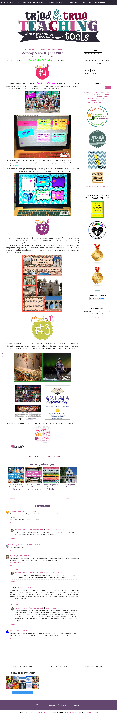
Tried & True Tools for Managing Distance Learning (33, 487)
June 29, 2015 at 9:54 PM (55, 529)
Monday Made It (46, 49)
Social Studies (89, 67)
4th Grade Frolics (16, 562)
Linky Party (36, 49)
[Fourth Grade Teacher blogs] (97, 263)
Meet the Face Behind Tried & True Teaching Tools (41, 2)
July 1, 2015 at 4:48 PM (54, 608)
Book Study (97, 53)
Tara (11, 556)
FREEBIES (87, 63)
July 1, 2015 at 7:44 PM (21, 631)
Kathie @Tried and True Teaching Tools (29, 529)
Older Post (69, 498)
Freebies (87, 2)
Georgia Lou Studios (93, 712)
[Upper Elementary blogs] (97, 286)
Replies (15, 526)
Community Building (90, 60)
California (27, 49)
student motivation (90, 73)
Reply (12, 522)
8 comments (49, 56)
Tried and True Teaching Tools (41, 712)
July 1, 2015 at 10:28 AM (28, 588)
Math (93, 63)
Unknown (13, 511)
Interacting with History (68, 486)
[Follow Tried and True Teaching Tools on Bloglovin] (97, 299)
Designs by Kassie (70, 712)
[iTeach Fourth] (97, 241)
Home (12, 2)
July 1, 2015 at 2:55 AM (22, 556)
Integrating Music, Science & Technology (51, 487)
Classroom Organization (92, 57)
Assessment (88, 53)
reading (93, 70)
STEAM (99, 63)
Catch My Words (16, 545)
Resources (75, 2)
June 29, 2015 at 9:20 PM (27, 511)
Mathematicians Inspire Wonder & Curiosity (16, 487)
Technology (57, 49)
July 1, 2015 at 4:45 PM (54, 572)
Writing (86, 70)
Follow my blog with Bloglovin (97, 187)
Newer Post (15, 498)
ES (11, 631)
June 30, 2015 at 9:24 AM (32, 545)
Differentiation (104, 60)
